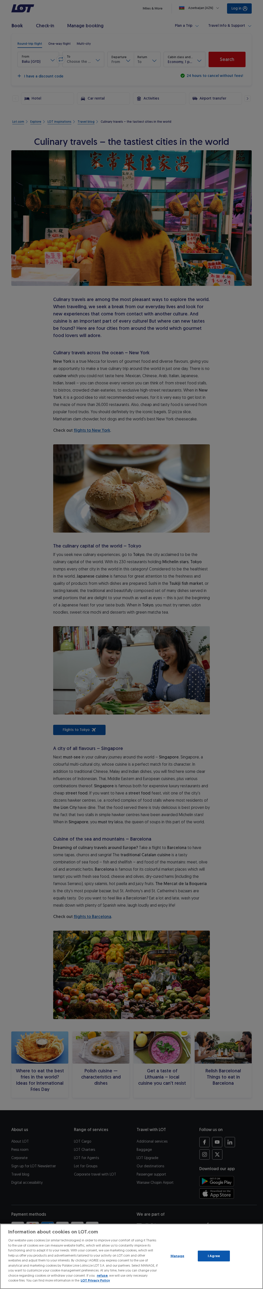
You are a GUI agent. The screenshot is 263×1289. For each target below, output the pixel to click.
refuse (102, 1275)
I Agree (214, 1256)
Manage (177, 1256)
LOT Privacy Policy (95, 1280)
